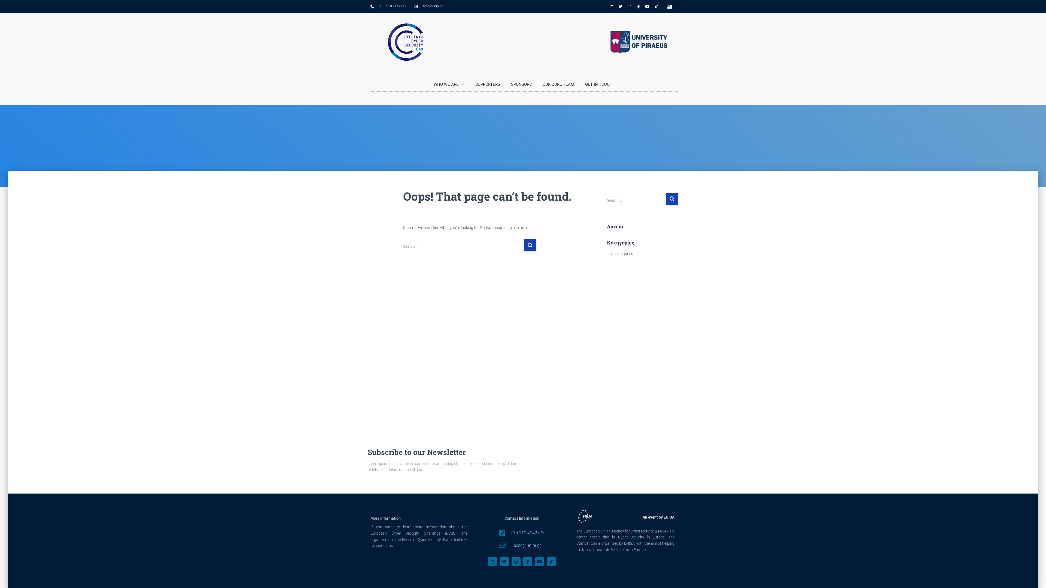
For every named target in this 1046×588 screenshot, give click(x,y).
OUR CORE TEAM (558, 84)
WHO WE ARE (446, 84)
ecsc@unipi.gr (527, 545)
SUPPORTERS (487, 84)
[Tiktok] (656, 6)
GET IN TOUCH (599, 84)
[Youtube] (647, 6)
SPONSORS (521, 84)
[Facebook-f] (638, 6)
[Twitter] (620, 6)
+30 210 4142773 (527, 532)
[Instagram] (629, 6)
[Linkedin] (611, 6)
